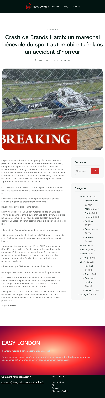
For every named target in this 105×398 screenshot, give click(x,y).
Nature (88, 213)
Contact (55, 388)
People (88, 217)
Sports (83, 262)
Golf (87, 274)
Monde (88, 209)
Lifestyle (84, 257)
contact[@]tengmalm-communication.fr (22, 382)
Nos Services (58, 382)
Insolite (83, 253)
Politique (89, 221)
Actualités (85, 196)
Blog (54, 385)
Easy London (41, 6)
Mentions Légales (60, 391)
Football (89, 266)
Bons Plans (85, 245)
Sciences (89, 237)
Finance (83, 249)
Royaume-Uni (52, 29)
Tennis (88, 290)
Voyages (84, 294)
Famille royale (91, 200)
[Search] (95, 171)
